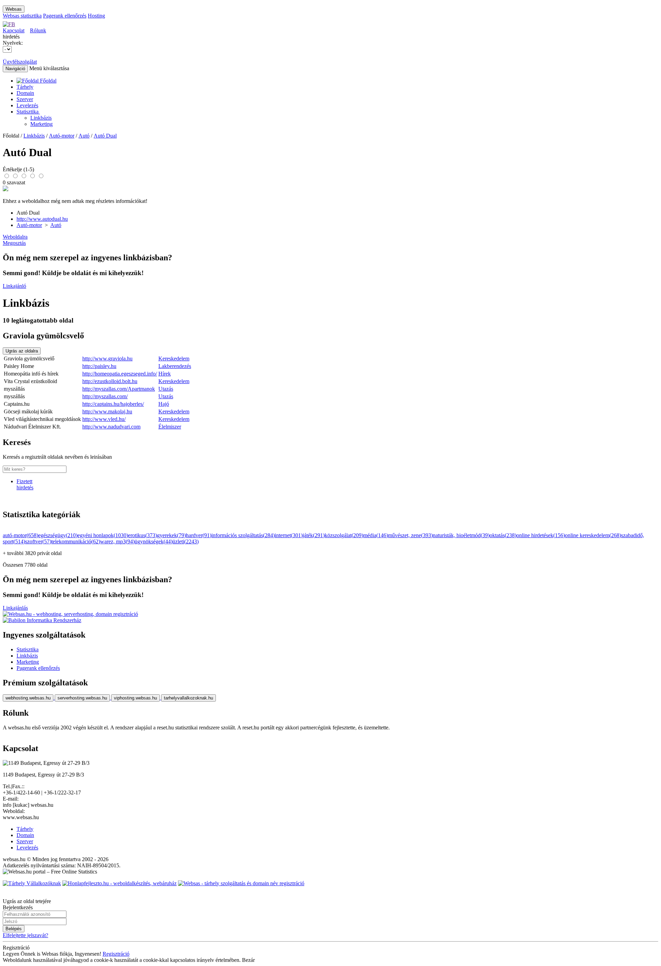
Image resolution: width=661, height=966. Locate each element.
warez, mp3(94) (117, 541)
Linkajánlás (15, 608)
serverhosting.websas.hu (82, 698)
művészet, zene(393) (410, 535)
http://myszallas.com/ (105, 396)
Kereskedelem (173, 358)
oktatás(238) (503, 535)
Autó (84, 136)
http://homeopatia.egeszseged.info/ (119, 374)
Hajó (163, 404)
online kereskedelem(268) (593, 535)
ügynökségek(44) (153, 541)
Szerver (25, 99)
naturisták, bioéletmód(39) (461, 535)
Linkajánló (14, 286)
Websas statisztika (22, 16)
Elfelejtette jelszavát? (25, 935)
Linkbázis (41, 118)
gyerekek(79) (171, 535)
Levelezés (27, 105)
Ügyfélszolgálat (20, 62)
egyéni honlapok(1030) (102, 535)
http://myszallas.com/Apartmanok (118, 389)
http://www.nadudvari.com (111, 427)
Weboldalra (15, 237)
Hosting (96, 16)
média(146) (375, 535)
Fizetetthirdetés (25, 484)
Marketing (41, 124)
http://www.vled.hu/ (104, 419)
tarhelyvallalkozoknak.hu (188, 698)
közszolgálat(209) (344, 535)
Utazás (165, 389)
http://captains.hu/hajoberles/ (113, 404)
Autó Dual (105, 136)
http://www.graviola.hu (107, 358)
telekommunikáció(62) (75, 541)
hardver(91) (198, 535)
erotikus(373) (142, 535)
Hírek (164, 374)
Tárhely (25, 87)
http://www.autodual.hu (42, 219)
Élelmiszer (169, 427)
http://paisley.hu (99, 366)
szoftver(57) (38, 541)
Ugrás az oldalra (22, 351)
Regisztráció (116, 954)
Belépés (14, 928)
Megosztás (14, 243)
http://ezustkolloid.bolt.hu (109, 381)
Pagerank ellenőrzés (64, 16)
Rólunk (38, 30)
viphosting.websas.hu (135, 698)
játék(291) (314, 535)
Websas (14, 9)
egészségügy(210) (57, 535)
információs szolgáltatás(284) (243, 535)
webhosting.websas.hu (28, 698)
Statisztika (28, 112)
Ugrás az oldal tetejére (27, 901)
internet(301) (289, 535)
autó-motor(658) (20, 535)
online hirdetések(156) (540, 535)
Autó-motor (61, 136)
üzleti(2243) (185, 541)
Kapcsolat (13, 30)
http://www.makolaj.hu (107, 411)
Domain (25, 93)
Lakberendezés (174, 366)
